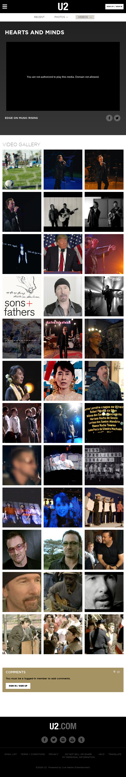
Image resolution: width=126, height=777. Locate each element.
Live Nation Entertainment (76, 767)
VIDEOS (83, 17)
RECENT (39, 17)
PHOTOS (59, 17)
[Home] (63, 6)
